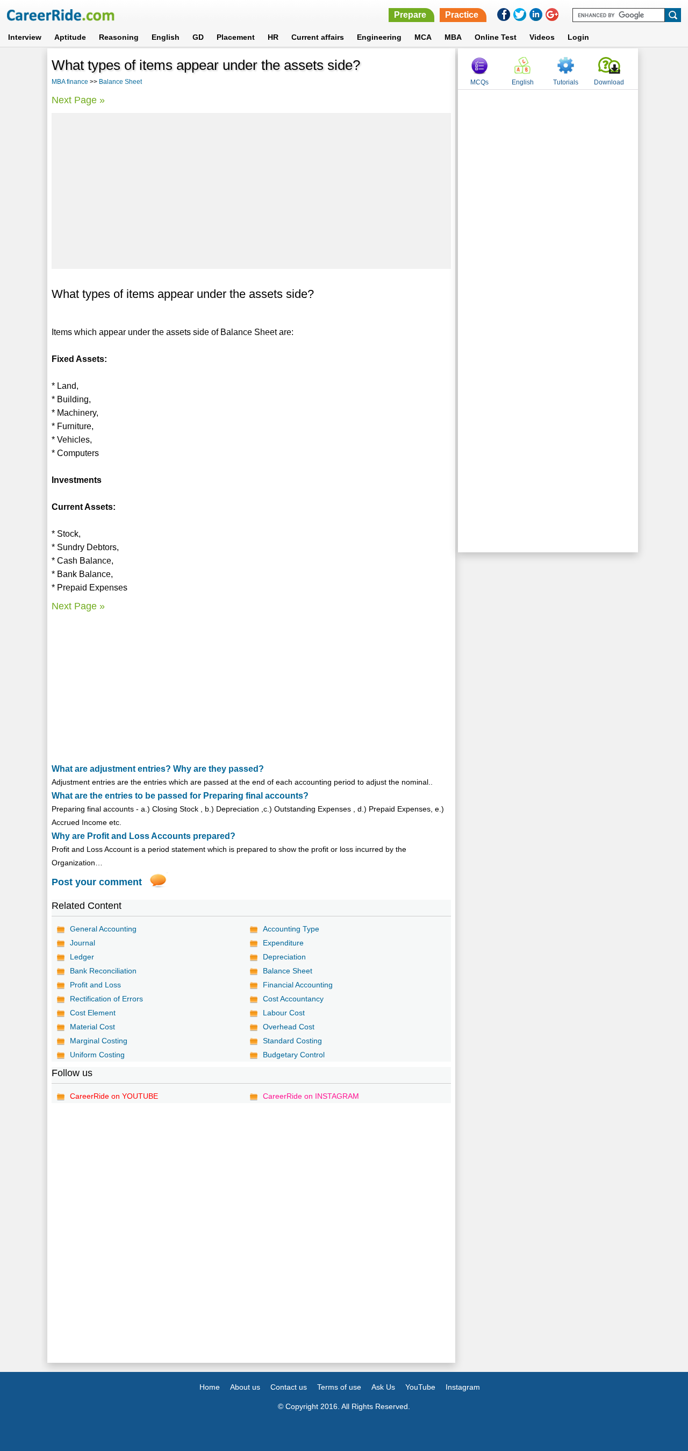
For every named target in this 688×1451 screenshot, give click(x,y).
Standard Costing (292, 1040)
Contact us (288, 1387)
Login (578, 37)
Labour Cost (284, 1012)
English (166, 37)
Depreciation (284, 956)
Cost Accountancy (293, 998)
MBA (453, 37)
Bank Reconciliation (103, 970)
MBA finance (70, 82)
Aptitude (70, 37)
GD (198, 37)
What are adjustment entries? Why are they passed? (158, 768)
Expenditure (283, 942)
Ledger (82, 956)
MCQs (479, 82)
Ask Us (383, 1387)
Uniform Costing (97, 1054)
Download (609, 82)
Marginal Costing (98, 1040)
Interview (24, 37)
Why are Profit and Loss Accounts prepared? (143, 836)
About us (245, 1387)
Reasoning (119, 37)
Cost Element (93, 1012)
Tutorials (565, 82)
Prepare (410, 14)
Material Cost (92, 1026)
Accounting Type (291, 928)
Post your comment (97, 882)
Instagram (463, 1387)
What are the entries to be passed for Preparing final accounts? (180, 795)
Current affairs (317, 37)
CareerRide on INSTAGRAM (311, 1096)
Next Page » (78, 100)
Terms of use (339, 1387)
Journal (82, 942)
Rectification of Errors (106, 998)
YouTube (420, 1387)
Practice (461, 14)
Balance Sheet (120, 82)
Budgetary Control (294, 1054)
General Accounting (103, 928)
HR (273, 37)
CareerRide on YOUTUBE (114, 1096)
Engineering (379, 37)
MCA (423, 37)
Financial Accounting (298, 984)
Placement (236, 37)
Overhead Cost (288, 1026)
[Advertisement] (252, 191)
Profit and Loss (95, 984)
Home (209, 1387)
